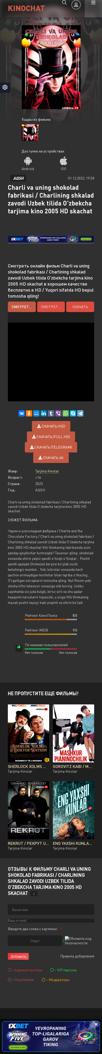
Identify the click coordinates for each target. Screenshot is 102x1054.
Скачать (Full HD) (53, 436)
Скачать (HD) (53, 426)
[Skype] (73, 413)
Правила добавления (77, 956)
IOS (63, 168)
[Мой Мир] (36, 413)
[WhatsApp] (66, 413)
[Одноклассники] (29, 413)
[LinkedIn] (44, 413)
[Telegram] (80, 413)
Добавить (18, 956)
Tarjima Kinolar (47, 471)
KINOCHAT (26, 8)
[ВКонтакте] (22, 413)
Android (28, 168)
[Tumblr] (51, 413)
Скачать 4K (53, 457)
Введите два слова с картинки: (33, 928)
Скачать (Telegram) (53, 447)
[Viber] (58, 413)
